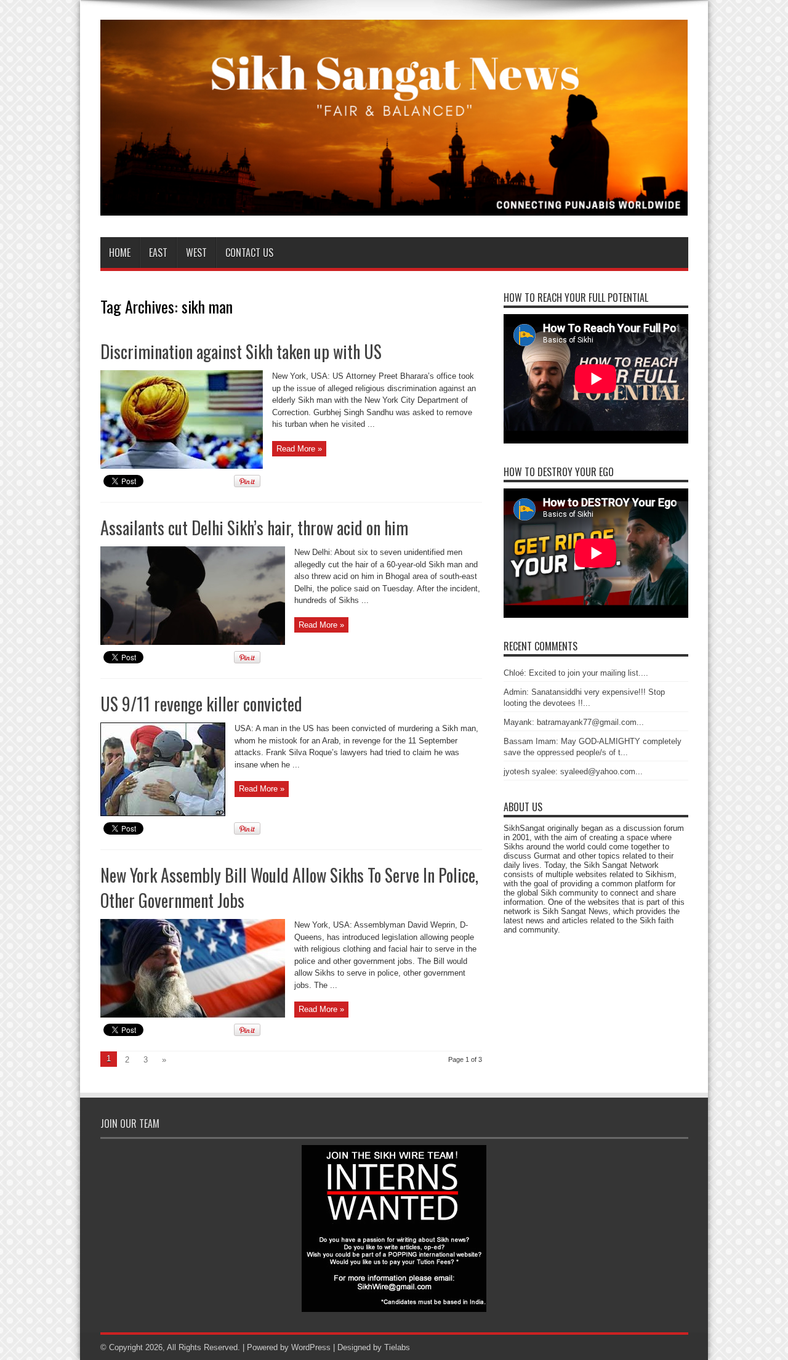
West (196, 252)
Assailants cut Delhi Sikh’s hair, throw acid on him (254, 527)
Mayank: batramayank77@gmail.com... (574, 722)
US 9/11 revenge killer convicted (201, 703)
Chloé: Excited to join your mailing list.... (576, 673)
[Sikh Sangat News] (394, 206)
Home (120, 252)
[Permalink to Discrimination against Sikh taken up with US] (181, 466)
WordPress (311, 1347)
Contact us (249, 252)
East (158, 252)
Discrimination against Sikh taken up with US (241, 351)
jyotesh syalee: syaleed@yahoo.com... (573, 771)
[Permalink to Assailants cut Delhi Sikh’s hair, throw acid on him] (192, 642)
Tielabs (397, 1347)
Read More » (299, 448)
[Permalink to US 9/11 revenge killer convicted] (162, 813)
